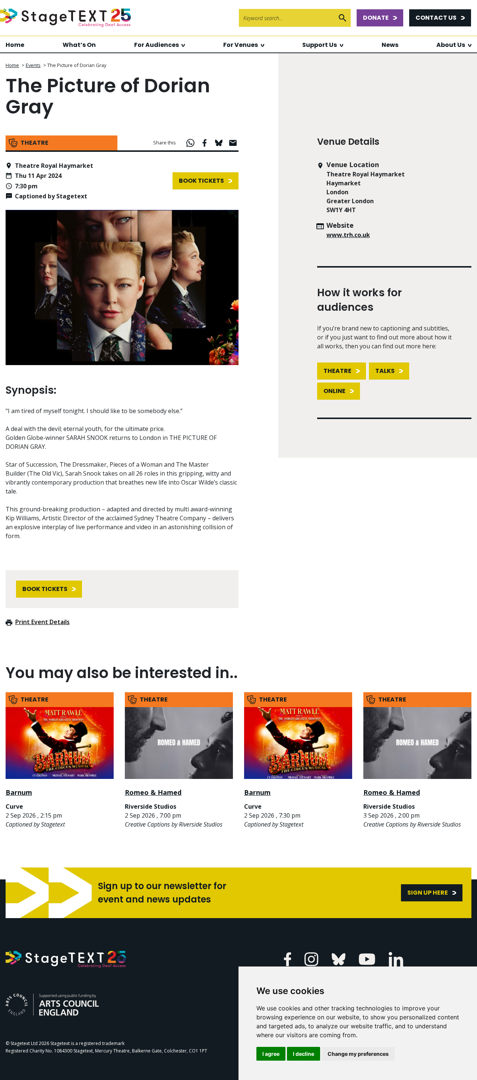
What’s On (79, 45)
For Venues (240, 45)
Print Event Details (42, 622)
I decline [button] (303, 1054)
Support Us (319, 45)
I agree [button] (270, 1054)
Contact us (436, 17)
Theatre (337, 371)
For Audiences (156, 45)
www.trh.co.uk (348, 235)
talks (385, 371)
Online (334, 391)
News (390, 45)
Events (33, 65)
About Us (450, 45)
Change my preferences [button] (358, 1054)
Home (15, 45)
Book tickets (201, 180)
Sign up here (427, 892)
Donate (376, 17)
